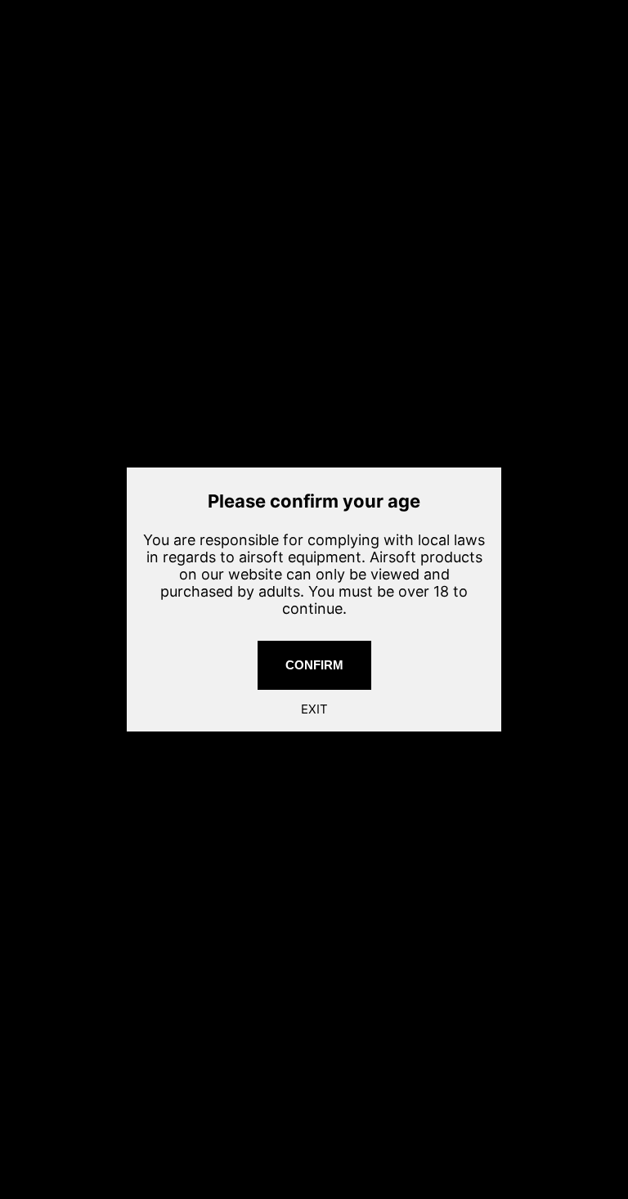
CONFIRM (314, 665)
